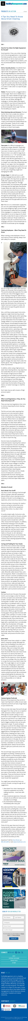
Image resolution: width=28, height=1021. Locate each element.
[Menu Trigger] (3, 3)
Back (25, 11)
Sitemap (14, 962)
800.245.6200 (5, 842)
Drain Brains (16, 840)
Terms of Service (16, 935)
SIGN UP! (13, 938)
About (14, 956)
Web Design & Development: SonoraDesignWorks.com (16, 1018)
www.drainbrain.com (19, 842)
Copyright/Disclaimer (14, 958)
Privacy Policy (14, 960)
